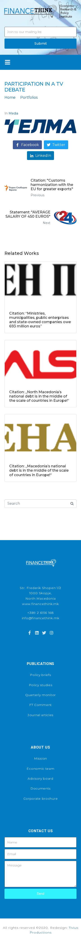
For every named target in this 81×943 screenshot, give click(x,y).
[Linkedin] (36, 632)
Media (13, 113)
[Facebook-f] (29, 632)
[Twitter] (44, 632)
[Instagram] (51, 632)
